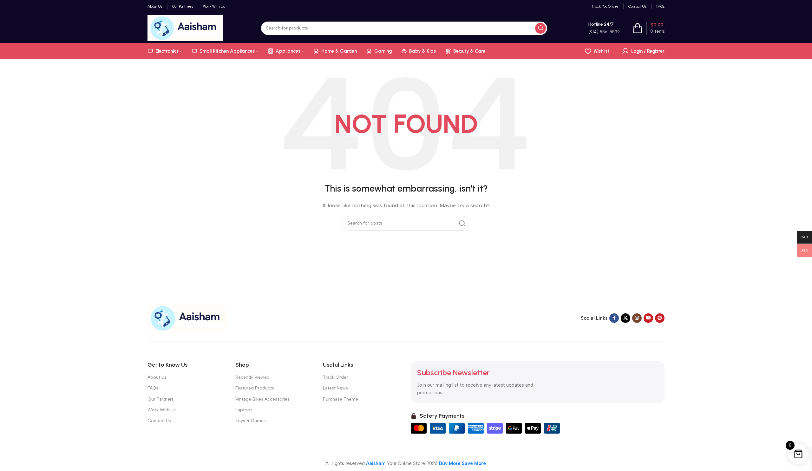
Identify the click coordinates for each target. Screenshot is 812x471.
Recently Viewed (252, 377)
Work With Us (161, 410)
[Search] (540, 28)
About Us (157, 377)
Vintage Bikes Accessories (262, 399)
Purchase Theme (340, 399)
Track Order (335, 377)
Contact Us (159, 420)
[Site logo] (185, 27)
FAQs (152, 388)
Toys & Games (250, 420)
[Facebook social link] (614, 318)
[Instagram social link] (637, 318)
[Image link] (187, 318)
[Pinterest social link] (660, 318)
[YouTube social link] (648, 318)
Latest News (335, 388)
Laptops (243, 410)
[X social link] (625, 318)
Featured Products (254, 388)
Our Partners (160, 399)
